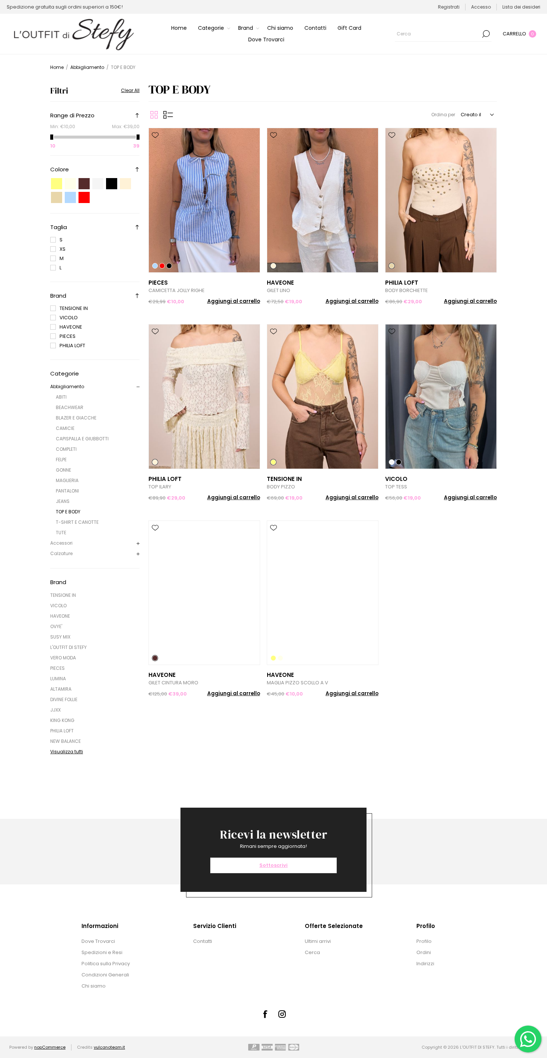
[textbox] (437, 33)
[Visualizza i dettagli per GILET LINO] (322, 200)
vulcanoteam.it (109, 1047)
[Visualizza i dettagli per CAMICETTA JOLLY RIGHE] (204, 200)
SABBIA (56, 197)
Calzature (61, 553)
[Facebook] (264, 1014)
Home (57, 67)
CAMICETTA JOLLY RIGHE (176, 290)
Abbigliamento (67, 386)
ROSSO (84, 197)
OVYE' (56, 626)
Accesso (481, 7)
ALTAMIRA (60, 689)
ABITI (61, 397)
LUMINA (58, 678)
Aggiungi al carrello (233, 301)
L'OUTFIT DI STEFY (68, 647)
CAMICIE (65, 428)
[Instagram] (282, 1014)
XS (62, 249)
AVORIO (70, 183)
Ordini (423, 952)
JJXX (55, 710)
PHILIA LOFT (72, 345)
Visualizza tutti (66, 751)
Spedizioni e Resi (101, 952)
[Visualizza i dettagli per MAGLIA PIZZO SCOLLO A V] (322, 593)
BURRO (125, 183)
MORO (84, 183)
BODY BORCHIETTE (406, 290)
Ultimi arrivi (318, 941)
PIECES (68, 336)
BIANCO (98, 183)
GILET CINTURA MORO (173, 682)
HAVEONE (71, 326)
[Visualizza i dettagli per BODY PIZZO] (322, 396)
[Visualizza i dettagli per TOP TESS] (441, 396)
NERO (111, 183)
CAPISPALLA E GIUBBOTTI (82, 438)
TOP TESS (396, 486)
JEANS (63, 501)
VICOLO (69, 317)
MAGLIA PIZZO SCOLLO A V (297, 682)
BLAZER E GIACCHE (76, 418)
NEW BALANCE (65, 741)
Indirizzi (425, 963)
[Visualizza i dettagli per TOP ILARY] (204, 396)
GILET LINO (278, 290)
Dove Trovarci (98, 941)
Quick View (155, 146)
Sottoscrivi (273, 865)
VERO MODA (63, 658)
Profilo (424, 941)
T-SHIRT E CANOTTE (77, 522)
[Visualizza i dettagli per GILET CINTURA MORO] (204, 593)
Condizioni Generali (105, 974)
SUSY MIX (60, 637)
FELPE (61, 459)
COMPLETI (66, 449)
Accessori (61, 543)
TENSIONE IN (74, 308)
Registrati (449, 7)
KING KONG (62, 720)
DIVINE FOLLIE (63, 699)
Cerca (486, 33)
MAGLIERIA (67, 480)
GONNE (63, 470)
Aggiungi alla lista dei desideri (155, 135)
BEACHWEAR (69, 407)
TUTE (61, 532)
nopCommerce (49, 1047)
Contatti (202, 941)
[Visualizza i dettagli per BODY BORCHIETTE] (441, 200)
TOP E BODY (68, 512)
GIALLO (56, 183)
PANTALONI (67, 491)
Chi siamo (93, 985)
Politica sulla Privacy (105, 963)
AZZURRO (70, 197)
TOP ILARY (159, 486)
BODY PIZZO (281, 486)
